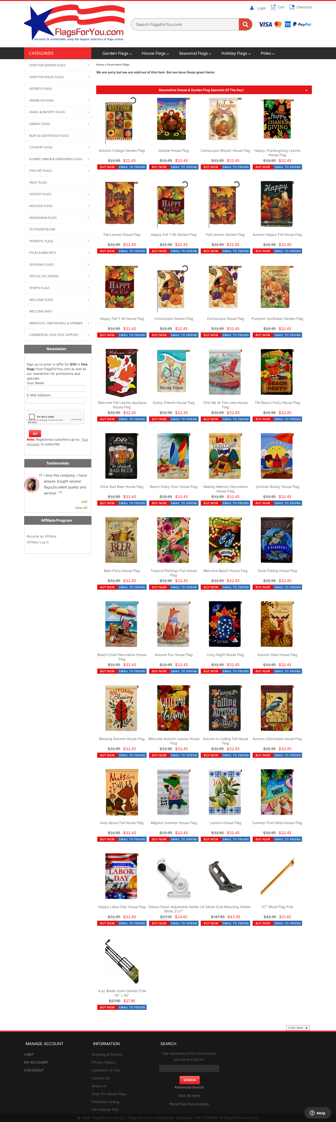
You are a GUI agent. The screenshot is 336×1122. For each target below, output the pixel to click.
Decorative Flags (118, 64)
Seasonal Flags (193, 53)
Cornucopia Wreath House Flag (225, 150)
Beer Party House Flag (122, 571)
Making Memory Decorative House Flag (225, 488)
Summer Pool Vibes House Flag (277, 823)
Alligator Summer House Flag (174, 823)
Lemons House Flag (225, 823)
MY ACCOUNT (36, 1062)
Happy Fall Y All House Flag (122, 318)
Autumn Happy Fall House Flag (277, 234)
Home (100, 64)
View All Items (189, 1095)
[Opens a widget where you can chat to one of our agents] (317, 1113)
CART (29, 1054)
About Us (99, 1086)
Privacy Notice (103, 1062)
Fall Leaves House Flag (122, 234)
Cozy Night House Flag (225, 655)
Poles (266, 53)
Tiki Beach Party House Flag (277, 402)
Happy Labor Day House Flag (122, 907)
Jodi (84, 501)
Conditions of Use (106, 1070)
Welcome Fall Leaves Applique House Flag (122, 404)
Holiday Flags (234, 53)
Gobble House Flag (173, 150)
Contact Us (100, 1078)
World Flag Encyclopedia (189, 1104)
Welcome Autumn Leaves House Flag (173, 741)
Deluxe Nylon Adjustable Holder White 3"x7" (173, 909)
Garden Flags (115, 53)
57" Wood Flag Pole (277, 907)
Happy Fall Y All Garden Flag (174, 234)
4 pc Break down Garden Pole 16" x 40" (122, 993)
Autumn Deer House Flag (277, 655)
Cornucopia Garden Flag (173, 318)
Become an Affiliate (42, 536)
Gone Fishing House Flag (277, 571)
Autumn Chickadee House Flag (277, 739)
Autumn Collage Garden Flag (122, 150)
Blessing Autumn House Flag (122, 739)
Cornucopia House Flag (225, 318)
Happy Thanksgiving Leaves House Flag (277, 152)
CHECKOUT (34, 1070)
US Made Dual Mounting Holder (225, 907)
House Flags (154, 53)
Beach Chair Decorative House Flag (121, 657)
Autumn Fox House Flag (174, 655)
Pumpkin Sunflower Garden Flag (277, 318)
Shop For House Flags (109, 1094)
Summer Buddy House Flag (277, 486)
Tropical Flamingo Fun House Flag (174, 573)
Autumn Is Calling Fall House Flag (225, 741)
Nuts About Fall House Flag (122, 823)
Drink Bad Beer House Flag (121, 486)
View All (81, 508)
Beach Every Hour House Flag (174, 486)
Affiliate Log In (38, 542)
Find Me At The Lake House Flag (225, 404)
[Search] (245, 24)
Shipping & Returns (107, 1054)
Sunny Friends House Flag (174, 402)
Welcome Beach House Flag (225, 571)
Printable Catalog (105, 1102)
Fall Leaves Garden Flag (225, 234)
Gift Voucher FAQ (105, 1109)
